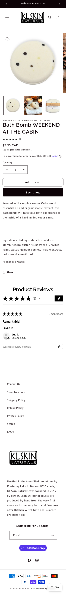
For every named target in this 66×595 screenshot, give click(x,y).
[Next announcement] (59, 4)
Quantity (7, 162)
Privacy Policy (15, 415)
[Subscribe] (53, 535)
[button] (7, 17)
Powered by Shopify (46, 588)
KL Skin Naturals (27, 588)
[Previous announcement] (6, 4)
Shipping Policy (16, 400)
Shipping (7, 150)
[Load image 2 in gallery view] (33, 105)
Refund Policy (15, 407)
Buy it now (33, 192)
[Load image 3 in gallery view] (53, 105)
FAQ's (10, 431)
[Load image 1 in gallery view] (13, 105)
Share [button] (10, 272)
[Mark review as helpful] (59, 346)
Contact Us (13, 384)
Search (11, 423)
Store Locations (16, 392)
